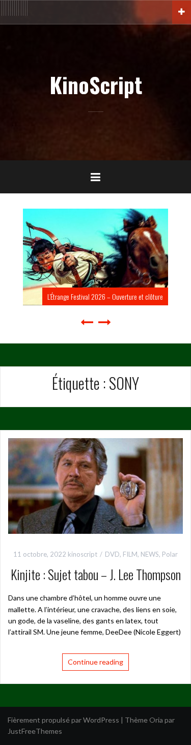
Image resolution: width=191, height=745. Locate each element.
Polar (170, 554)
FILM (130, 554)
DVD (112, 554)
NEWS (150, 554)
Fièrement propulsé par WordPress (63, 719)
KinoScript (95, 84)
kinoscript (82, 554)
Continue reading (95, 661)
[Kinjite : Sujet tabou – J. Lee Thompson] (95, 484)
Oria (156, 719)
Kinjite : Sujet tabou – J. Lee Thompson (96, 574)
